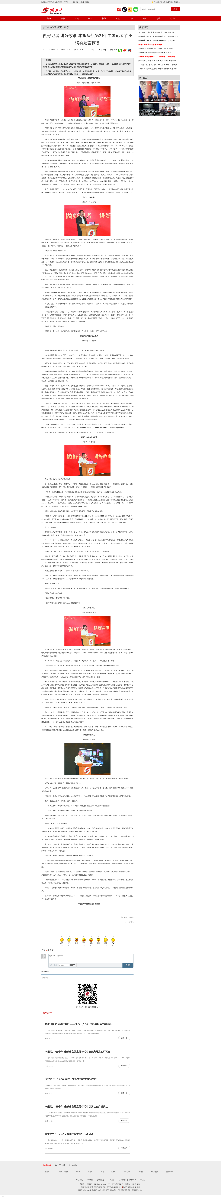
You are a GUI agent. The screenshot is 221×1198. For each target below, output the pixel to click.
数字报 (172, 18)
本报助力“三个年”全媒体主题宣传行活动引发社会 (158, 36)
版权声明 (132, 1180)
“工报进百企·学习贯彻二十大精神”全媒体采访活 (157, 65)
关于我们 (90, 1180)
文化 (131, 18)
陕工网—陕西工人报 (75, 50)
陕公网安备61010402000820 (131, 1187)
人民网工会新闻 (63, 1172)
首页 (49, 18)
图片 (145, 18)
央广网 (141, 1172)
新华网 (113, 1172)
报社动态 (100, 1180)
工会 (77, 18)
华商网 (90, 1172)
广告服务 (111, 1180)
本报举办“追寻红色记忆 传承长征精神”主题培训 (157, 69)
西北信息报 (154, 1172)
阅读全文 (124, 1038)
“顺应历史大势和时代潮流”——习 (159, 100)
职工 (90, 18)
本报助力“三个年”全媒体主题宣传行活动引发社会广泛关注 (76, 1106)
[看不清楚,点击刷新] (72, 965)
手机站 (66, 2)
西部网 (47, 1172)
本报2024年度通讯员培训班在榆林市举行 (154, 53)
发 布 (128, 965)
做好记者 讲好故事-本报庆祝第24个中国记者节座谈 (158, 61)
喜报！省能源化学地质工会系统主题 (169, 114)
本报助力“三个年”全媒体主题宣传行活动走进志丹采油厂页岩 (77, 1051)
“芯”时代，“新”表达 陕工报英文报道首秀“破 (156, 32)
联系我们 (122, 1180)
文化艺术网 (169, 1172)
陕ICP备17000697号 (87, 1187)
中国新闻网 (127, 1172)
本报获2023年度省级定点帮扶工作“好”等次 (155, 49)
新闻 (63, 18)
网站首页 (79, 1180)
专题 (158, 18)
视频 (117, 18)
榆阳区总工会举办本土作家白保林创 (149, 114)
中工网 (78, 1172)
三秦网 (102, 1172)
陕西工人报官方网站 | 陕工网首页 (51, 2)
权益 (104, 18)
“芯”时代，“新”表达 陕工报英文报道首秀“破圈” (71, 1079)
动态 (66, 27)
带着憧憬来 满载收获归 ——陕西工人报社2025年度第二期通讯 (78, 1024)
